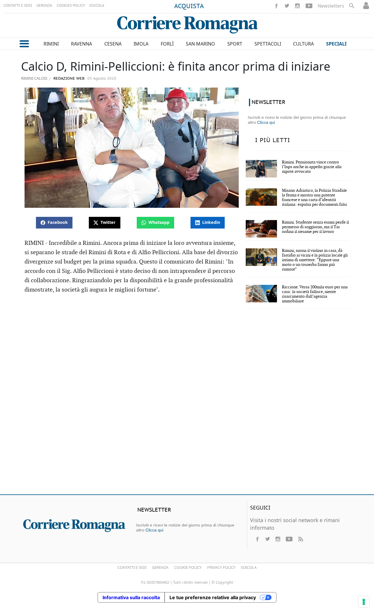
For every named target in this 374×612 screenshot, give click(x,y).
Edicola (249, 567)
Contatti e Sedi (131, 567)
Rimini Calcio (34, 78)
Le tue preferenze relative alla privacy (212, 597)
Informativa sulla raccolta (131, 597)
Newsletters (331, 6)
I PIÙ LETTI (272, 140)
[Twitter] (287, 6)
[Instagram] (297, 6)
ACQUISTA (189, 6)
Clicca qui (266, 122)
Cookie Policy (188, 567)
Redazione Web (68, 78)
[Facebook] (276, 6)
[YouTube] (309, 6)
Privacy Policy (221, 567)
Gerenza (160, 567)
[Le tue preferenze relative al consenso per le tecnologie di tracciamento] (363, 601)
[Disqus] (187, 406)
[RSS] (300, 539)
